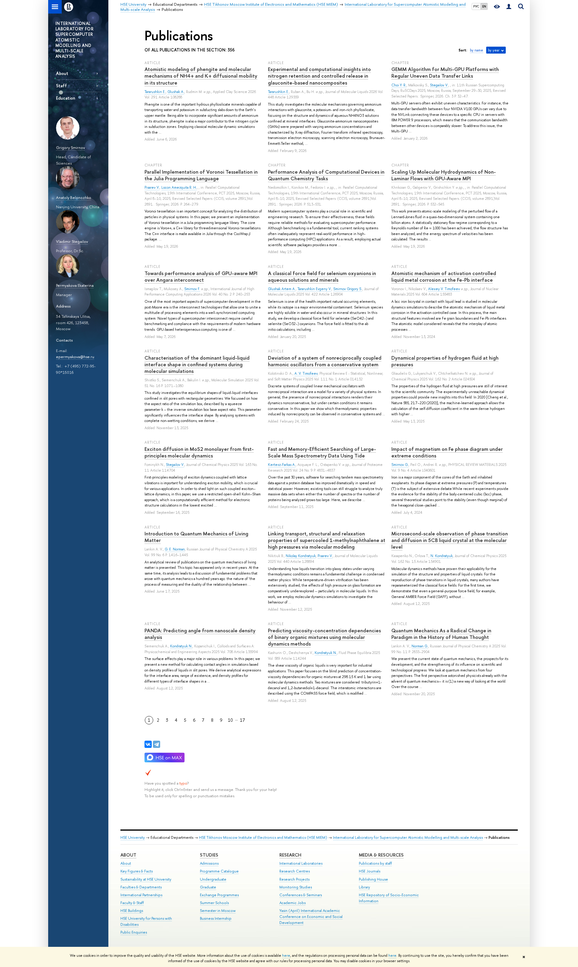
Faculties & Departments (141, 887)
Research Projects (294, 879)
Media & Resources (381, 855)
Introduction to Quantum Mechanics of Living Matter (196, 537)
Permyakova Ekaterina (75, 285)
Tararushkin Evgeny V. (314, 289)
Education (65, 98)
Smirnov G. (400, 464)
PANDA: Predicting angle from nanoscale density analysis (200, 633)
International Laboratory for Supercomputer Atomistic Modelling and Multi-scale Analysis (408, 837)
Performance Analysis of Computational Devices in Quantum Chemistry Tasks (326, 175)
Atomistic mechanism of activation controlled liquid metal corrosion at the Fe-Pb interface (443, 276)
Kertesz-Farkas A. (282, 464)
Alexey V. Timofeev (444, 289)
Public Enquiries (133, 932)
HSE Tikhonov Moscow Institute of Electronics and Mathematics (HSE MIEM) (263, 837)
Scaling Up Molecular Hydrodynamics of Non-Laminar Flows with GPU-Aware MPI (443, 175)
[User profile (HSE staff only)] (508, 7)
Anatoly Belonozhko (73, 197)
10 (230, 720)
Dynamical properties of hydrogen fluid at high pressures (445, 361)
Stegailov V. (439, 85)
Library (364, 887)
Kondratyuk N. (181, 646)
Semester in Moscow (218, 910)
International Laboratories (300, 863)
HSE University (132, 837)
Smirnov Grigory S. (347, 289)
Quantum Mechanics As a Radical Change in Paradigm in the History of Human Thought (441, 633)
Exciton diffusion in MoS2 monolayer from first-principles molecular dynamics (199, 452)
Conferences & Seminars (300, 894)
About (62, 73)
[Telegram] (156, 744)
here (286, 955)
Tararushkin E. (155, 91)
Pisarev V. (152, 187)
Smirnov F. (192, 289)
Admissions (209, 863)
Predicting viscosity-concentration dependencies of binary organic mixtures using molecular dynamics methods (324, 637)
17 (242, 720)
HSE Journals (369, 871)
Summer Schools (214, 902)
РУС (476, 6)
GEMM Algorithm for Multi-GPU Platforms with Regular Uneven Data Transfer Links (445, 72)
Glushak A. (175, 91)
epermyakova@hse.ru (75, 356)
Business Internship (216, 918)
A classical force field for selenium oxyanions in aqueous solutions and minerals (322, 276)
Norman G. (420, 646)
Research (290, 855)
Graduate (208, 887)
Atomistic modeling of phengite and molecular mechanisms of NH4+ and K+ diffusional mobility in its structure (200, 76)
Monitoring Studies (295, 887)
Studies (209, 855)
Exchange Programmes (219, 894)
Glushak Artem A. (282, 289)
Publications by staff (375, 863)
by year (493, 50)
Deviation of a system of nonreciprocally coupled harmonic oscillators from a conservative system (324, 361)
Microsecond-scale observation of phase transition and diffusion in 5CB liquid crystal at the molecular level (449, 540)
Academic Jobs (292, 902)
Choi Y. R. (398, 85)
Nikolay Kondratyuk (301, 555)
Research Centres (294, 871)
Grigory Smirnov (70, 147)
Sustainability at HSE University (145, 879)
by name (476, 50)
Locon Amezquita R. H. (179, 187)
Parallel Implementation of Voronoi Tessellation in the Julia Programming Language (201, 175)
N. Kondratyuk (441, 555)
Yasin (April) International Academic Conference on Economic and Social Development (311, 916)
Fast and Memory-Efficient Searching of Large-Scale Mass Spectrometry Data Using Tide (322, 452)
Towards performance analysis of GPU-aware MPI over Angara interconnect (200, 276)
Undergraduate (213, 879)
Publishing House (373, 879)
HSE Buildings (131, 910)
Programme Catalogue (219, 871)
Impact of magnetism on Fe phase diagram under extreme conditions (447, 452)
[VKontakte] (148, 744)
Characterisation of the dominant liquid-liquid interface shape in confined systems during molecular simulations (197, 364)
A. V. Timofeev (306, 373)
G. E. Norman (175, 549)
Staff (61, 85)
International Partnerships (141, 894)
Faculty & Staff (132, 902)
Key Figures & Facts (136, 871)
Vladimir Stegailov (72, 241)
